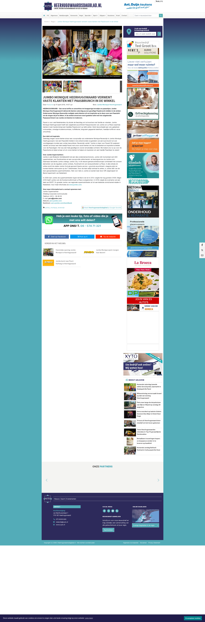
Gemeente (74, 15)
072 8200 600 (61, 519)
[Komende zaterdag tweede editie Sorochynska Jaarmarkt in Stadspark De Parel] (130, 387)
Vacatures (111, 15)
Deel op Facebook (58, 237)
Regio (81, 15)
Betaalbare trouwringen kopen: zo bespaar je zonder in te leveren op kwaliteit (148, 441)
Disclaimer (143, 543)
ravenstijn (61, 207)
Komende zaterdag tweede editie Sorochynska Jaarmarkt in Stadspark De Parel (149, 386)
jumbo (47, 207)
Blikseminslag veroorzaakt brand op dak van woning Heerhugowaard (149, 396)
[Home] (44, 15)
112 (48, 15)
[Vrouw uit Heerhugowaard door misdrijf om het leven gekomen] (130, 423)
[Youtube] (113, 511)
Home (46, 21)
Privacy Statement (154, 543)
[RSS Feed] (117, 511)
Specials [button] (87, 15)
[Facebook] (104, 511)
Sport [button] (95, 15)
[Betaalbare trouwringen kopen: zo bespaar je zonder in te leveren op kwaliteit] (130, 441)
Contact (124, 15)
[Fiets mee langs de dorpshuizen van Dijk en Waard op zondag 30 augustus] (130, 405)
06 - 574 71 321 (90, 225)
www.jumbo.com (75, 185)
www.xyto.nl (60, 525)
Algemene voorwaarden (130, 543)
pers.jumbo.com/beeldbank (61, 203)
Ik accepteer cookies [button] (193, 618)
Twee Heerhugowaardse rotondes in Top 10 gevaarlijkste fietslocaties (149, 432)
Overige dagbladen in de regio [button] (143, 525)
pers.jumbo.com (56, 201)
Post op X (83, 237)
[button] (43, 86)
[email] (202, 255)
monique (54, 207)
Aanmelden (108, 530)
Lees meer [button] (89, 618)
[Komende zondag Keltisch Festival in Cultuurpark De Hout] (130, 450)
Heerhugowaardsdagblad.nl (78, 5)
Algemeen (54, 15)
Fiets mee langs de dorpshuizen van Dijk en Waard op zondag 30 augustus (149, 404)
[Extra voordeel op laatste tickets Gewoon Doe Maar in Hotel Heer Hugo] (130, 414)
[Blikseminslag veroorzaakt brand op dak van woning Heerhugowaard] (130, 396)
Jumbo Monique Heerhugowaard (109, 105)
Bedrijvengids (64, 15)
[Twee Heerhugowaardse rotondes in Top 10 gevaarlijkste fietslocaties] (130, 432)
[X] (109, 511)
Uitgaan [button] (102, 15)
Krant (118, 15)
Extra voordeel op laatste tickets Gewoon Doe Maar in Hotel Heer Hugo (149, 414)
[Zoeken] (161, 15)
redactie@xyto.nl (62, 522)
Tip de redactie (109, 237)
